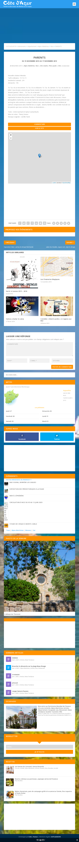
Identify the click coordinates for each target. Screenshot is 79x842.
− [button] (11, 138)
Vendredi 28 (10, 416)
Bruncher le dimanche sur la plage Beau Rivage (29, 666)
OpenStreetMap (66, 182)
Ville (60, 712)
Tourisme (55, 712)
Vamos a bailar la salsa (15, 319)
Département (43, 710)
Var (34, 530)
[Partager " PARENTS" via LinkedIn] (36, 223)
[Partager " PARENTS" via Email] (40, 223)
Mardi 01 (45, 421)
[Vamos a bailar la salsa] (22, 306)
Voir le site (39, 128)
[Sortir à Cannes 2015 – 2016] (22, 272)
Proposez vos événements (18, 229)
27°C (10, 402)
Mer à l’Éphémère (17, 496)
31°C (16, 396)
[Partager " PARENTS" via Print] (44, 223)
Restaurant (41, 668)
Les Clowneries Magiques (50, 279)
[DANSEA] (8, 659)
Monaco (28, 530)
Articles (22, 660)
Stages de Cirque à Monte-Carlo (23, 524)
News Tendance (29, 660)
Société (48, 712)
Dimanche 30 (47, 411)
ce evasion (16, 674)
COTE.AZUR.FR (56, 837)
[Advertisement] (39, 23)
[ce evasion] (8, 675)
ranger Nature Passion (20, 691)
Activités (47, 708)
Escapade (51, 710)
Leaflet (54, 182)
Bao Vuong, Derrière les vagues (23, 482)
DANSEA (15, 658)
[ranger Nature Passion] (8, 692)
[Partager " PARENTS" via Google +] (28, 223)
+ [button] (11, 135)
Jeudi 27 (9, 411)
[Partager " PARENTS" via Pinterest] (32, 223)
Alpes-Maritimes (29, 66)
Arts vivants (44, 66)
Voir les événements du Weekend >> (19, 480)
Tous (8, 530)
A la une (41, 708)
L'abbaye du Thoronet (12, 614)
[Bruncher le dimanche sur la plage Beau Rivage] (8, 667)
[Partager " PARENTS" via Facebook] (20, 223)
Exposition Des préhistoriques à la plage (27, 489)
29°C (10, 395)
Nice (37, 66)
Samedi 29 (9, 421)
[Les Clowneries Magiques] (57, 266)
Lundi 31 (45, 416)
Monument (63, 710)
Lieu (57, 710)
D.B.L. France (33, 837)
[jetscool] (8, 684)
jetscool (15, 683)
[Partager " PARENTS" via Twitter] (24, 223)
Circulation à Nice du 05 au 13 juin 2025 (26, 502)
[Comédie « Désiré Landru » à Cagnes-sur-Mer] (57, 306)
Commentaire (39, 124)
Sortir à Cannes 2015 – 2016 (16, 291)
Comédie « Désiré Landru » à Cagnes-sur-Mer (56, 320)
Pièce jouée (53, 66)
